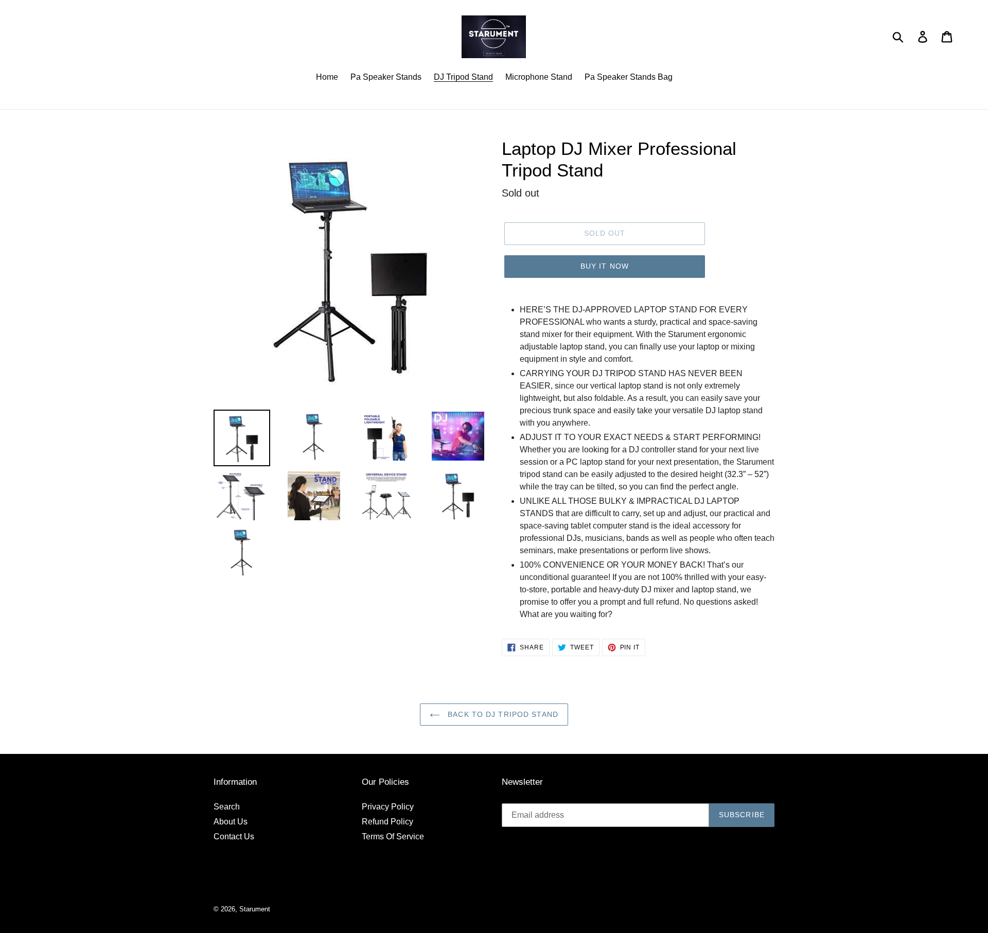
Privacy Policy (388, 806)
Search (227, 806)
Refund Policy (387, 821)
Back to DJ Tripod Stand (501, 714)
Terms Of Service (393, 836)
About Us (231, 821)
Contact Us (234, 836)
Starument (254, 909)
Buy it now (604, 266)
